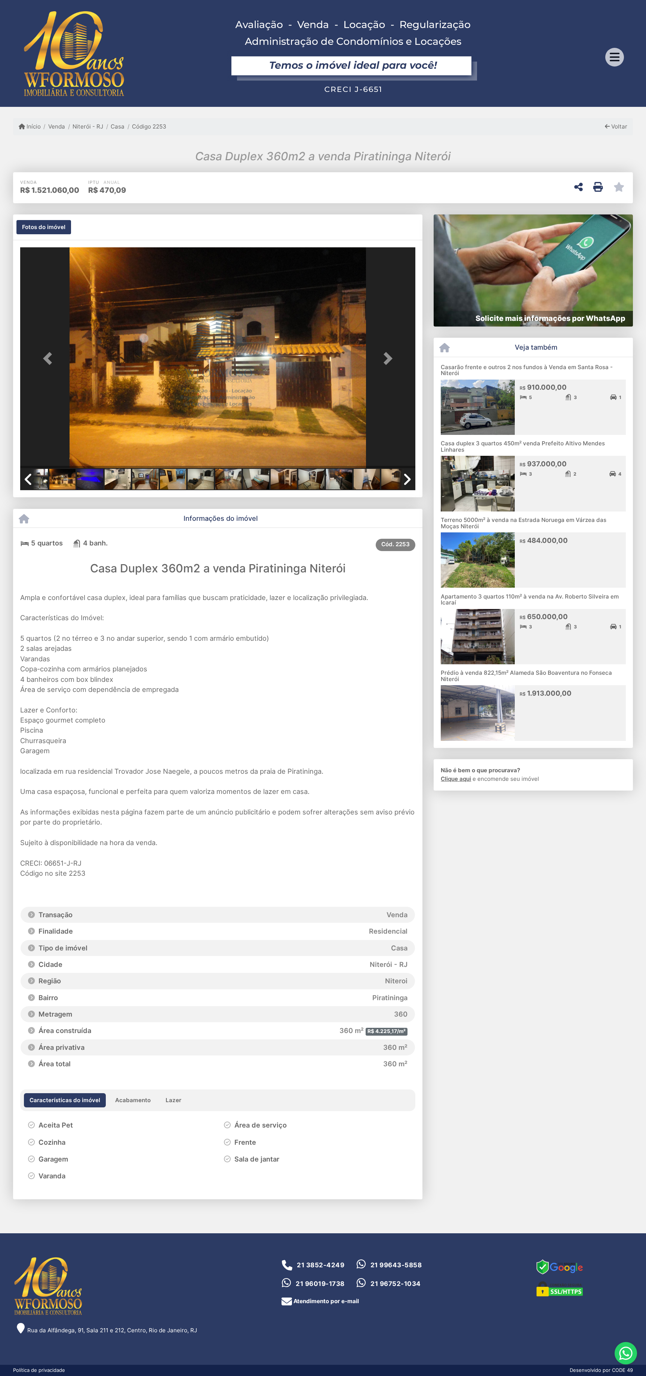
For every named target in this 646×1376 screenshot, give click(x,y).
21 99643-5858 (396, 1265)
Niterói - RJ (88, 126)
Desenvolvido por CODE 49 (601, 1370)
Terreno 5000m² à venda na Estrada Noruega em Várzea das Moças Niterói (523, 523)
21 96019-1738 (320, 1283)
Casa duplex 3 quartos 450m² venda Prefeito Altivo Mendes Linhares (523, 446)
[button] (50, 358)
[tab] (43, 227)
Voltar (618, 126)
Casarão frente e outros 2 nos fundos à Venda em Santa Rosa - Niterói (527, 370)
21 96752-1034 (395, 1283)
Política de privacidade (39, 1370)
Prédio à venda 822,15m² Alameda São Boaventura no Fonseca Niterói (526, 676)
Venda (56, 126)
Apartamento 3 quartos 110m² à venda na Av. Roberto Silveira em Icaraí (530, 599)
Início (33, 126)
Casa (117, 126)
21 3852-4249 (320, 1265)
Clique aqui (456, 778)
